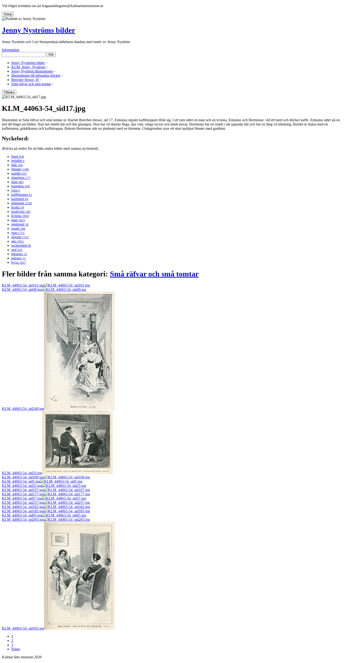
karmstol (19, 199)
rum (18, 233)
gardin (19, 173)
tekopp (18, 258)
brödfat (17, 161)
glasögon (21, 178)
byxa (18, 262)
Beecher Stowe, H (25, 80)
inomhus (20, 186)
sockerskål (21, 245)
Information (10, 50)
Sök (51, 54)
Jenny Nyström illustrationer (32, 71)
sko (17, 241)
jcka (15, 190)
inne (17, 182)
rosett (18, 228)
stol (16, 250)
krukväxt (20, 212)
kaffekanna (21, 195)
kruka (17, 207)
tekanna (19, 254)
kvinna (20, 216)
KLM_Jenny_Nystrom (28, 67)
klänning (21, 203)
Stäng (8, 14)
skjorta (20, 237)
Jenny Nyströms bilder (38, 30)
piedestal (19, 224)
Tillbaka (9, 92)
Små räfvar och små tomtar (31, 84)
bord (17, 156)
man (18, 220)
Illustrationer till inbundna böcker (35, 75)
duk (17, 165)
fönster (20, 169)
